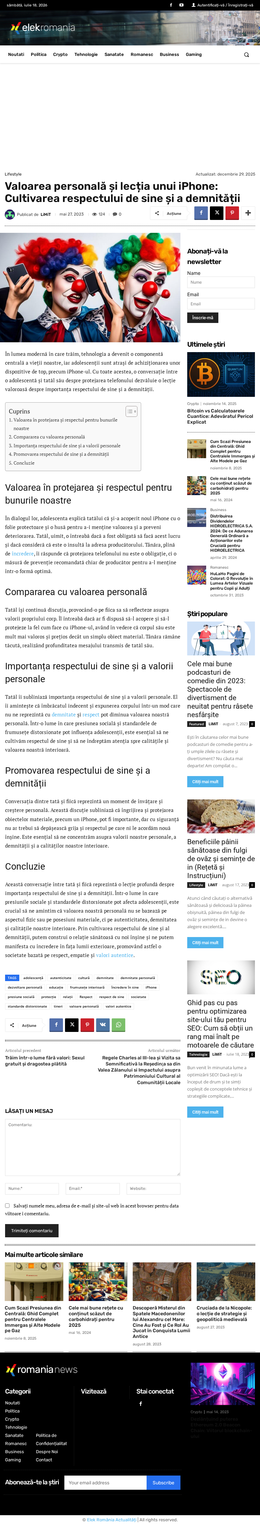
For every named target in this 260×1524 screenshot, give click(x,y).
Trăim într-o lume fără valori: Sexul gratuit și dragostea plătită (45, 1061)
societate (138, 996)
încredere (23, 553)
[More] (248, 213)
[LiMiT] (11, 214)
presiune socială (21, 996)
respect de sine (111, 996)
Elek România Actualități (111, 1519)
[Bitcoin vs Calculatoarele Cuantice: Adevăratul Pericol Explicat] (221, 374)
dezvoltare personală (25, 987)
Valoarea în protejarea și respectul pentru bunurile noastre (65, 424)
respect (91, 714)
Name (193, 273)
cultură (84, 977)
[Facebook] (171, 5)
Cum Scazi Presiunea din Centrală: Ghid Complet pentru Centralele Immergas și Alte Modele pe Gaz (232, 451)
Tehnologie (198, 1054)
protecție (48, 996)
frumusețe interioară (87, 987)
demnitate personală (138, 977)
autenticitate (60, 977)
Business (218, 510)
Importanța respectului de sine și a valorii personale (67, 446)
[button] (246, 54)
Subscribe (163, 1483)
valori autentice (114, 955)
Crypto (193, 404)
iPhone (151, 987)
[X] (216, 213)
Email (193, 294)
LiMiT (46, 214)
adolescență (33, 977)
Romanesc (219, 568)
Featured (196, 724)
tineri (58, 1006)
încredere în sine (125, 987)
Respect (86, 996)
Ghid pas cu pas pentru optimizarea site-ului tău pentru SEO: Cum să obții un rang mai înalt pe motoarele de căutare (220, 1024)
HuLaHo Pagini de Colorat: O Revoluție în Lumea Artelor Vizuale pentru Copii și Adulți (231, 581)
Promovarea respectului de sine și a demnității (61, 454)
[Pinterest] (232, 213)
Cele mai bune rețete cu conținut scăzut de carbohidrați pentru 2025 (231, 485)
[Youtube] (181, 5)
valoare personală (84, 1006)
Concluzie (24, 463)
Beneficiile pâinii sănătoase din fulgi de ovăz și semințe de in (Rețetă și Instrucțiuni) (221, 859)
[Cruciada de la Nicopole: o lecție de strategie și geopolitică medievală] (226, 1281)
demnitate (64, 714)
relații (68, 996)
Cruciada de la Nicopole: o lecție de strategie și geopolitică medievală (224, 1313)
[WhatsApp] (118, 1025)
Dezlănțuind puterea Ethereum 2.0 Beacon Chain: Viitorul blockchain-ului (221, 1427)
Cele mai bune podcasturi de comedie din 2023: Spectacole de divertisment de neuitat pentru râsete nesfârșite (220, 689)
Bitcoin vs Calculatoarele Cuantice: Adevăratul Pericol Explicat (220, 416)
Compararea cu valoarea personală (49, 437)
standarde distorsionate (27, 1006)
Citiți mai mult (205, 781)
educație (56, 987)
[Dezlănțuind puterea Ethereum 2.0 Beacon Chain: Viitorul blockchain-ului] (223, 1384)
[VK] (103, 1025)
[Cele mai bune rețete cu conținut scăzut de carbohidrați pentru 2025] (196, 485)
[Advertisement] (130, 119)
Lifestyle (13, 174)
